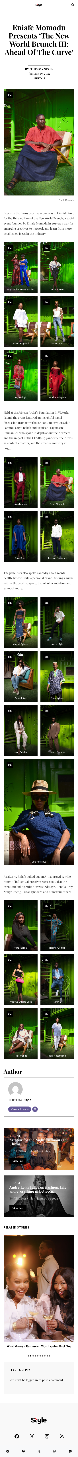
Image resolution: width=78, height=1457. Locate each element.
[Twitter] (32, 1434)
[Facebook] (17, 1434)
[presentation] (11, 1294)
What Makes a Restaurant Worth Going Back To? (39, 1346)
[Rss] (62, 1434)
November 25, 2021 (49, 1151)
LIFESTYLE (39, 78)
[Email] (35, 1109)
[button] (28, 1356)
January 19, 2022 (39, 73)
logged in (32, 1380)
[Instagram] (47, 1434)
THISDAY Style (41, 69)
